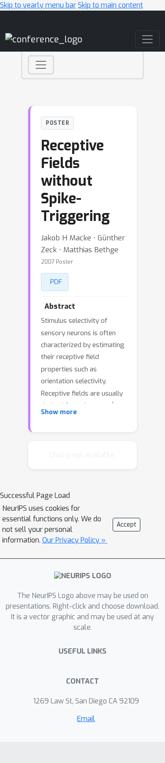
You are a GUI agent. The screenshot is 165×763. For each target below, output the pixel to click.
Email (86, 718)
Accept (126, 524)
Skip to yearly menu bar (38, 5)
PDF (56, 281)
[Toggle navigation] (41, 65)
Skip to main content (110, 5)
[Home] (43, 39)
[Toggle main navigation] (147, 39)
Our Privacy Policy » (74, 540)
